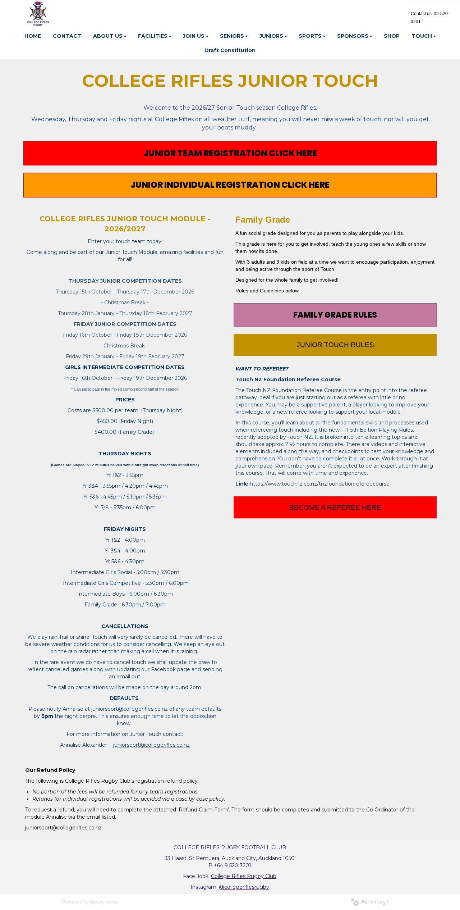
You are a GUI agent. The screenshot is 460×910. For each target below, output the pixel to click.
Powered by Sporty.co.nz (90, 902)
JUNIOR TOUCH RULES (335, 345)
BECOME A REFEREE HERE (335, 507)
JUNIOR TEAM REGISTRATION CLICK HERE (230, 153)
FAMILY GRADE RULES (335, 314)
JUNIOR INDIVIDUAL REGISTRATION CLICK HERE (230, 185)
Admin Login (374, 902)
